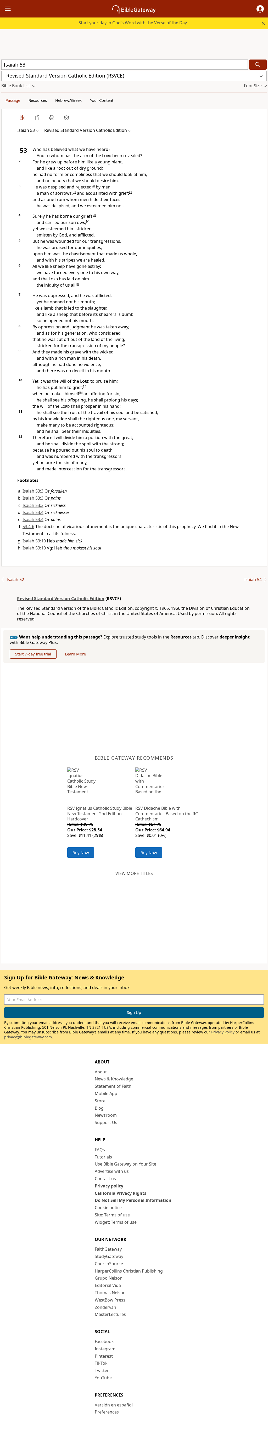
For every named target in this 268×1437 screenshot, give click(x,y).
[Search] (258, 65)
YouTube (103, 1378)
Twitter (102, 1370)
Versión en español (114, 1405)
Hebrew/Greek (68, 100)
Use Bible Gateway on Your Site (125, 1164)
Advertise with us (112, 1171)
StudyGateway (109, 1256)
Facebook (104, 1341)
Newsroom (106, 1115)
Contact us (105, 1178)
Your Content (101, 100)
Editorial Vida (108, 1285)
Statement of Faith (113, 1086)
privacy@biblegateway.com (28, 1036)
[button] (260, 9)
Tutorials (103, 1157)
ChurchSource (109, 1264)
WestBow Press (110, 1300)
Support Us (106, 1122)
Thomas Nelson (110, 1293)
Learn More (75, 654)
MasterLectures (110, 1314)
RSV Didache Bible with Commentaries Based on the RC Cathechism (166, 813)
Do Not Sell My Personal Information (133, 1200)
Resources (38, 100)
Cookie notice (108, 1207)
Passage (12, 100)
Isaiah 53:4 (33, 512)
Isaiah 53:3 (33, 491)
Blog (99, 1108)
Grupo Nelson (108, 1278)
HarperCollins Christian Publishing (129, 1271)
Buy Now (80, 852)
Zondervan (105, 1307)
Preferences (107, 1412)
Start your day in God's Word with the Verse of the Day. (133, 23)
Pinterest (104, 1356)
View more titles (134, 873)
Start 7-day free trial (33, 654)
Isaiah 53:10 (34, 541)
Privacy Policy (222, 1032)
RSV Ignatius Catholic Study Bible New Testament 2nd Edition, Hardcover (99, 813)
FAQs (100, 1149)
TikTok (101, 1363)
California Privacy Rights (120, 1193)
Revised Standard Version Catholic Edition (60, 598)
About (101, 1072)
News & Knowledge (114, 1079)
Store (100, 1101)
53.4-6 (28, 526)
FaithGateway (108, 1249)
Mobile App (106, 1093)
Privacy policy (109, 1186)
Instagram (105, 1349)
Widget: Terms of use (116, 1222)
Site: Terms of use (112, 1215)
